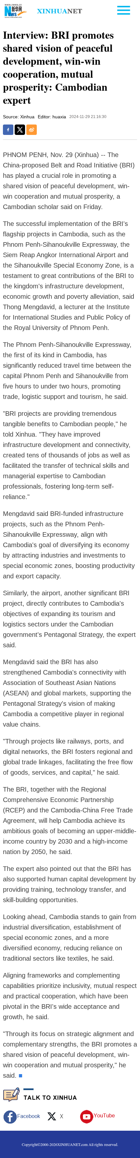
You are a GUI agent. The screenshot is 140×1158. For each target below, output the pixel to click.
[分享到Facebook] (8, 130)
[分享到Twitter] (20, 130)
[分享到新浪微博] (31, 130)
